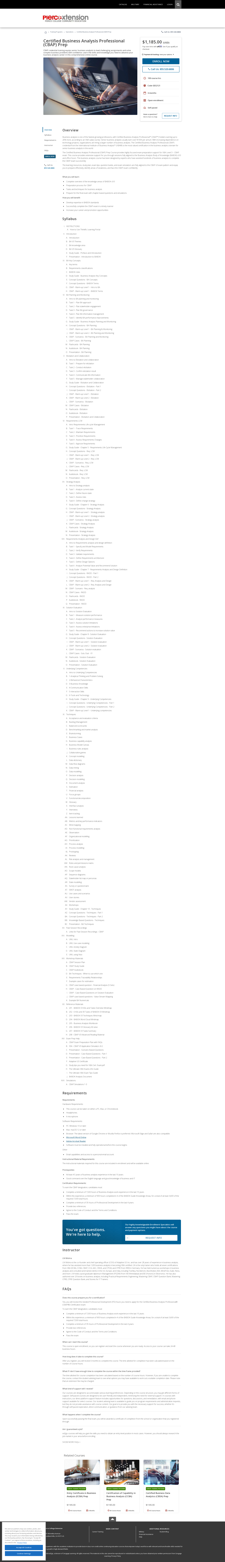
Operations (69, 32)
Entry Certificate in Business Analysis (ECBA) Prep (81, 1495)
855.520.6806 (49, 168)
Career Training (97, 1532)
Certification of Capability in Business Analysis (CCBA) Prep (121, 1496)
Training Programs (56, 32)
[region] (24, 1541)
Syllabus (47, 135)
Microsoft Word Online (76, 1137)
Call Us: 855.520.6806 (171, 32)
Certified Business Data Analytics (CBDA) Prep (158, 1495)
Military (141, 1532)
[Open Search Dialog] (178, 4)
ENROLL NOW (160, 61)
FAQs (46, 150)
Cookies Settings (24, 1554)
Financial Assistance (146, 1534)
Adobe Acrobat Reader (76, 1141)
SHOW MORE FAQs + (71, 1442)
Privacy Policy (116, 1556)
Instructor (48, 145)
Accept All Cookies (24, 1548)
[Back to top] (112, 1528)
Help (140, 1537)
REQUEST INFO (170, 116)
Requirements (50, 140)
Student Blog (164, 1532)
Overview (48, 130)
